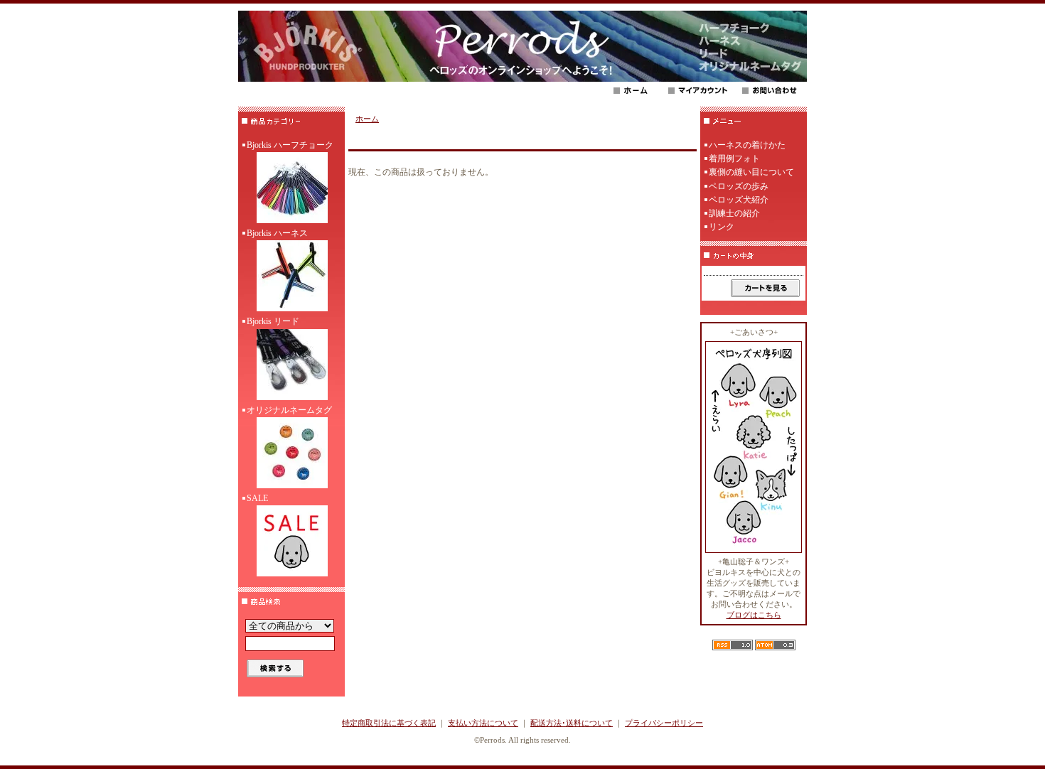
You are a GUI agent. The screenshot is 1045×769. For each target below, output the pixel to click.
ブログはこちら (754, 615)
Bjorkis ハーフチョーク (290, 145)
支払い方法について (483, 723)
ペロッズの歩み (738, 186)
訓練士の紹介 (734, 213)
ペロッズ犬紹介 (738, 200)
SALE (257, 498)
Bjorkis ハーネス (277, 233)
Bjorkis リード (273, 321)
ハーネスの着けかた (747, 145)
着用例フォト (734, 158)
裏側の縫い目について (751, 172)
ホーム (367, 118)
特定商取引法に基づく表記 (389, 723)
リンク (721, 227)
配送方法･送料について (571, 723)
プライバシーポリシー (664, 723)
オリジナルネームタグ (289, 410)
